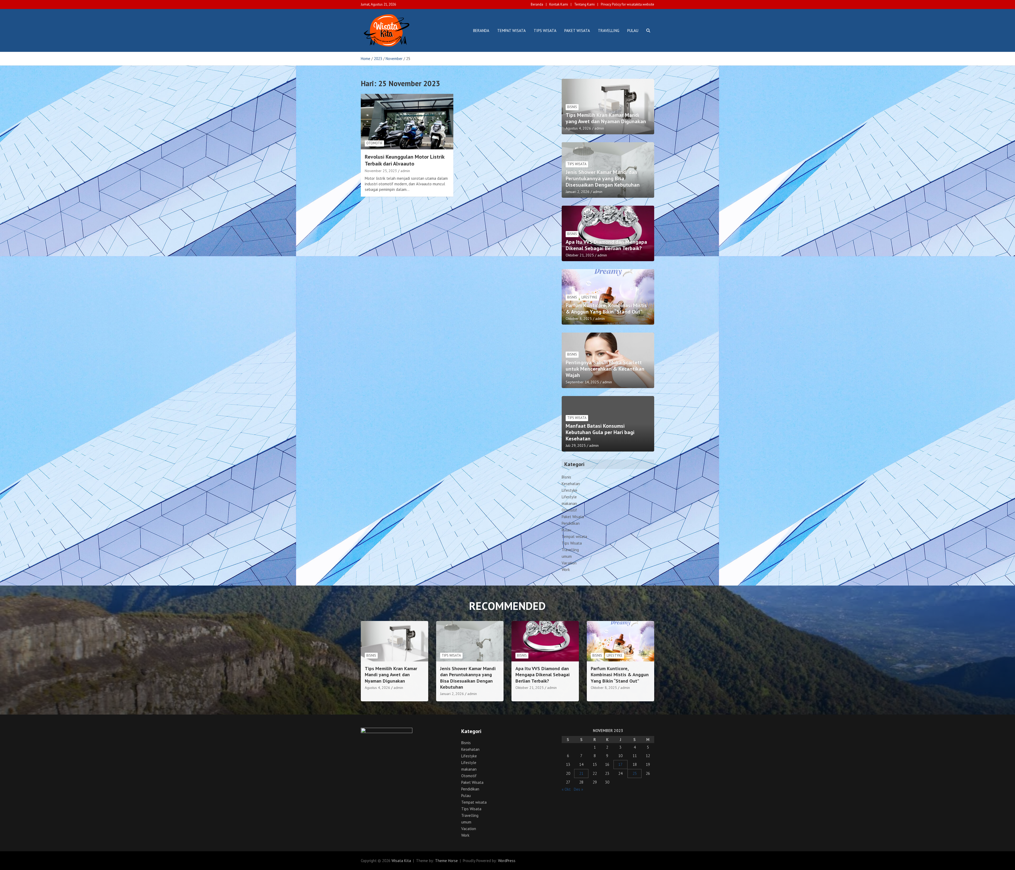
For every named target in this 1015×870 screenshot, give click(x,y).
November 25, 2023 (381, 170)
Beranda (537, 4)
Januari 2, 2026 (577, 191)
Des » (578, 789)
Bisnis (572, 107)
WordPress (506, 860)
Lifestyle (569, 496)
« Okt (566, 789)
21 (581, 773)
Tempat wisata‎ (511, 30)
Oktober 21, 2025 (580, 255)
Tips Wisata (545, 30)
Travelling (608, 30)
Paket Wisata (577, 30)
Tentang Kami (584, 4)
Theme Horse (446, 860)
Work (566, 569)
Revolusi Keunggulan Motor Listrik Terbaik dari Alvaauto (404, 160)
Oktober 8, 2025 (579, 318)
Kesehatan (571, 483)
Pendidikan (571, 523)
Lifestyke (589, 297)
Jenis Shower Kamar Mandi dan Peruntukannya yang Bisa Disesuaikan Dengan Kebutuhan (603, 178)
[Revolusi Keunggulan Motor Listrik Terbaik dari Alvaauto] (407, 121)
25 (635, 773)
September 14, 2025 (582, 382)
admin (405, 170)
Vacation (569, 562)
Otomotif (374, 143)
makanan (569, 503)
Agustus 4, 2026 (578, 128)
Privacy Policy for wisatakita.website (627, 4)
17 (620, 764)
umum (567, 556)
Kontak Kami (558, 4)
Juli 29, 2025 (576, 445)
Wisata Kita (401, 860)
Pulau (632, 30)
